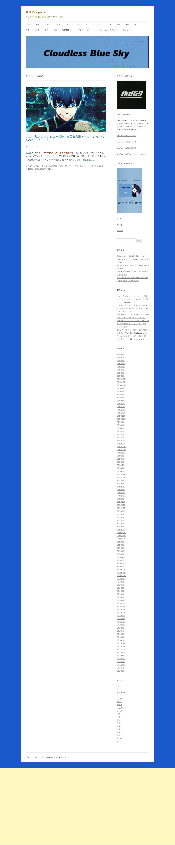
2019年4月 (121, 594)
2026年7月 (121, 358)
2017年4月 (121, 668)
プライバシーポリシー (86, 30)
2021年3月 (121, 527)
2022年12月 (121, 474)
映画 (127, 24)
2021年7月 (121, 514)
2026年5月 (121, 364)
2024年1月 (121, 444)
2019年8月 (121, 582)
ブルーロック (80, 166)
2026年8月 (121, 354)
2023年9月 (121, 453)
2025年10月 (121, 385)
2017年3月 (121, 671)
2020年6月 (121, 551)
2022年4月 (121, 496)
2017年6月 (121, 662)
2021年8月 (121, 511)
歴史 (118, 729)
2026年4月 (121, 367)
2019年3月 (121, 597)
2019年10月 (121, 576)
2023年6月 (121, 462)
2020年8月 (121, 545)
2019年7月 (121, 585)
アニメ (109, 24)
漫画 (118, 24)
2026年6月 (121, 361)
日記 (135, 24)
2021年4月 (121, 523)
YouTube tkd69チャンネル (126, 136)
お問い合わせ (126, 30)
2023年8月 (121, 456)
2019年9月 (121, 579)
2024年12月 (121, 413)
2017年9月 (121, 652)
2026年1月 (121, 376)
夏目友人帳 (99, 166)
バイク (68, 24)
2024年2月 (121, 441)
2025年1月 (121, 410)
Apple (119, 218)
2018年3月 (121, 634)
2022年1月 (121, 499)
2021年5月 (121, 520)
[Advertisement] (77, 806)
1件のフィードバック (34, 146)
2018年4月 (121, 631)
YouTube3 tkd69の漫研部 (126, 148)
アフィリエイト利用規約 (107, 30)
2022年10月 (121, 477)
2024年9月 (121, 422)
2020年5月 (121, 554)
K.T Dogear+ (36, 12)
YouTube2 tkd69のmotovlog (127, 142)
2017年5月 (121, 665)
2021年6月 (121, 517)
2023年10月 (121, 450)
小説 (118, 717)
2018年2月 (121, 637)
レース (78, 24)
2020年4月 (121, 557)
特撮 (55, 30)
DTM (58, 24)
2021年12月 (121, 502)
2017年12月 (121, 643)
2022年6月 (121, 490)
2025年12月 (121, 379)
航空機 (37, 30)
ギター (48, 24)
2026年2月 (121, 373)
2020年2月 (121, 563)
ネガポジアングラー (65, 166)
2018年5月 (121, 628)
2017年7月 (121, 659)
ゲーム (119, 702)
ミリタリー (97, 24)
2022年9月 (121, 480)
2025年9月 (121, 388)
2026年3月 (121, 370)
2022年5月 (121, 493)
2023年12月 (121, 447)
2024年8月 (121, 425)
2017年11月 (121, 646)
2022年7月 (121, 487)
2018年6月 (121, 625)
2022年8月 (121, 484)
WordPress (67, 30)
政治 (46, 30)
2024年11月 (121, 416)
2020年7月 (121, 548)
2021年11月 (121, 505)
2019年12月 (121, 570)
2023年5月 (121, 465)
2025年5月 (121, 397)
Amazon (120, 231)
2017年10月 (121, 649)
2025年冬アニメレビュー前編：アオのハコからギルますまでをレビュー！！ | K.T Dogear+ (133, 324)
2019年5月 (121, 591)
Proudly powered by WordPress (55, 757)
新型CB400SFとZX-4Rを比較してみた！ (132, 256)
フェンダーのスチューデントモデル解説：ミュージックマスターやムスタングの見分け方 (133, 299)
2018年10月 (121, 613)
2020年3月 (121, 560)
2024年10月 (121, 419)
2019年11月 (121, 573)
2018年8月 (121, 619)
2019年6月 (121, 588)
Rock (38, 24)
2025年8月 (121, 391)
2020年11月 (121, 536)
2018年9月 (121, 616)
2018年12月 (121, 606)
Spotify (119, 225)
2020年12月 (121, 533)
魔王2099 (29, 169)
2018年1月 (121, 640)
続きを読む (89, 160)
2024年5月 (121, 431)
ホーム (28, 24)
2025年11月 (121, 382)
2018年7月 (121, 622)
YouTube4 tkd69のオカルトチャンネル (131, 154)
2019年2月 (121, 600)
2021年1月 (121, 530)
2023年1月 (121, 471)
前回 (28, 153)
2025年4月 (121, 401)
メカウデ (90, 166)
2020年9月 (121, 542)
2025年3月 (121, 404)
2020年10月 (121, 539)
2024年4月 (121, 434)
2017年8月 (121, 656)
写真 (27, 30)
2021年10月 (121, 508)
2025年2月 (121, 407)
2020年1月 (121, 566)
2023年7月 (121, 459)
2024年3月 (121, 437)
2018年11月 (121, 609)
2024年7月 (121, 428)
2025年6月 (121, 394)
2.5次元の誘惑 (51, 166)
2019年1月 (121, 603)
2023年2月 (121, 468)
